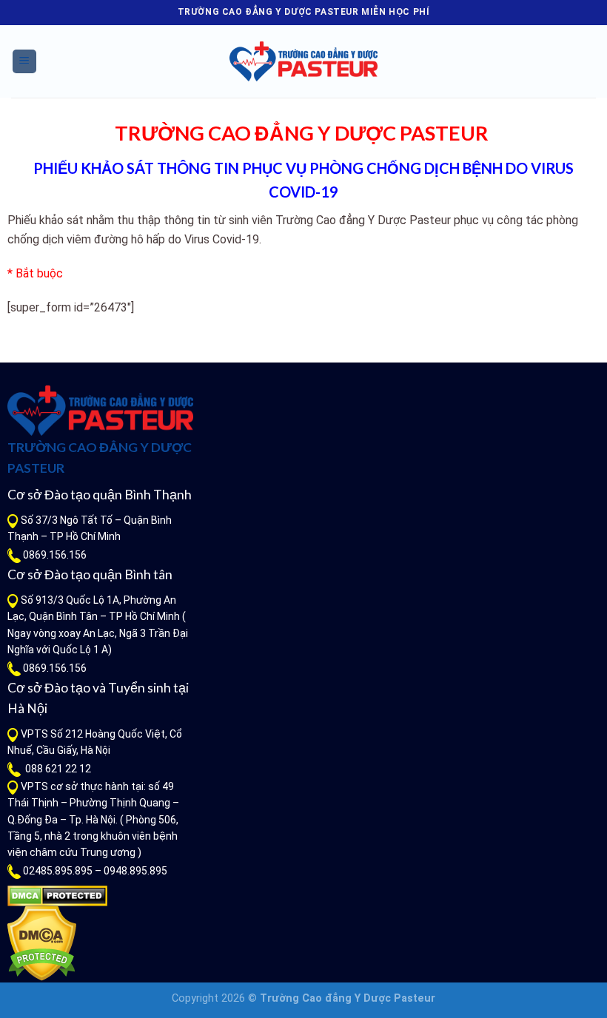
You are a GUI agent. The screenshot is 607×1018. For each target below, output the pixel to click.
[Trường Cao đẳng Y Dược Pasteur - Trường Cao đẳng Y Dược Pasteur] (303, 61)
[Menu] (25, 62)
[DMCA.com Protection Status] (57, 894)
